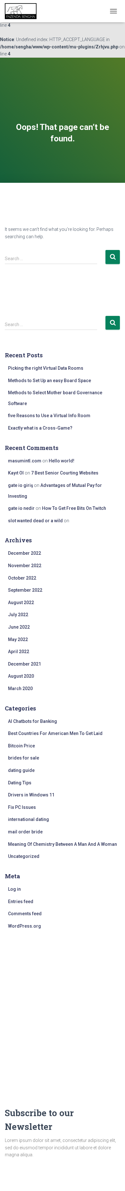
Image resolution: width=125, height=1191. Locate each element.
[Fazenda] (23, 11)
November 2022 (24, 565)
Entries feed (20, 901)
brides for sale (23, 757)
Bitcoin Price (21, 745)
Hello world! (61, 460)
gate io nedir (21, 508)
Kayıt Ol (16, 472)
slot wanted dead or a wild (35, 520)
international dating (28, 819)
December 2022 (24, 553)
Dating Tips (19, 782)
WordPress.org (24, 926)
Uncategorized (23, 856)
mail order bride (25, 831)
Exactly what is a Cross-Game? (40, 428)
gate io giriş (20, 485)
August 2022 (21, 602)
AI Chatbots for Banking (32, 721)
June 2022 (19, 627)
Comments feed (25, 913)
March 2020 (20, 688)
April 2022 (18, 651)
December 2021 (24, 664)
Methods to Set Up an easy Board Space (49, 380)
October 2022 (22, 578)
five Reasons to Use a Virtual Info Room (49, 415)
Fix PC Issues (22, 807)
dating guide (21, 770)
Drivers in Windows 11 (31, 794)
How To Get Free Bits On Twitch (74, 508)
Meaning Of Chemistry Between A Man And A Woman (62, 844)
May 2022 (18, 639)
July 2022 (18, 614)
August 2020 (21, 676)
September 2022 (25, 590)
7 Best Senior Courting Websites (64, 472)
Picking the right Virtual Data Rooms (45, 368)
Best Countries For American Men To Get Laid (55, 733)
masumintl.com (24, 460)
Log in (14, 889)
